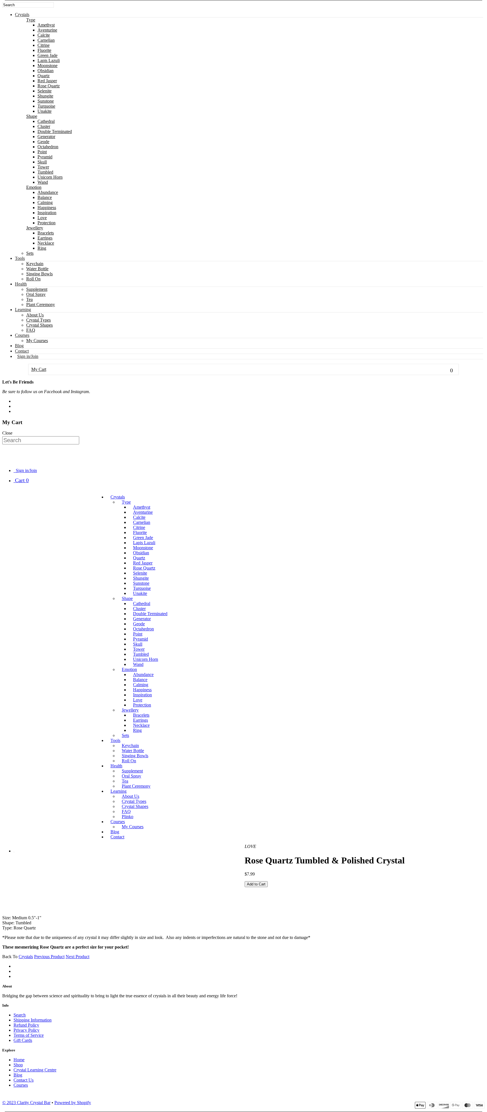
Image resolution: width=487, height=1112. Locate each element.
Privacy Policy (26, 1030)
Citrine (43, 45)
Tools (20, 258)
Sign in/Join (27, 356)
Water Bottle (37, 268)
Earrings (44, 238)
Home (19, 1059)
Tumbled (45, 172)
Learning (23, 309)
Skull (42, 162)
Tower (43, 167)
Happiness (46, 207)
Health (21, 284)
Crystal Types (38, 320)
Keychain (34, 263)
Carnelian (46, 40)
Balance (44, 197)
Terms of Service (29, 1035)
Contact (22, 351)
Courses (22, 335)
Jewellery (34, 227)
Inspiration (46, 212)
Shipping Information (33, 1020)
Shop (18, 1064)
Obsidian (45, 70)
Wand (42, 182)
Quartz (43, 75)
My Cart (242, 370)
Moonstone (47, 65)
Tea (29, 299)
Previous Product (49, 956)
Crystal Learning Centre (35, 1069)
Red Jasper (47, 80)
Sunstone (45, 101)
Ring (41, 248)
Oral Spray (36, 294)
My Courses (37, 340)
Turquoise (46, 106)
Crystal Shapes (39, 325)
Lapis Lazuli (48, 60)
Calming (45, 202)
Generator (46, 136)
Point (42, 151)
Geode (43, 141)
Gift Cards (23, 1040)
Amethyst (46, 25)
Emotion (33, 187)
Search (20, 1015)
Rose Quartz (48, 85)
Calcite (43, 35)
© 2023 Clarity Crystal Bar (26, 1102)
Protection (46, 222)
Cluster (43, 126)
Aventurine (47, 30)
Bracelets (45, 233)
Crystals (22, 14)
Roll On (33, 278)
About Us (35, 315)
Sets (30, 253)
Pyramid (44, 156)
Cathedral (46, 121)
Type (30, 19)
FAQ (30, 330)
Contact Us (24, 1080)
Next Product (77, 956)
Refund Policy (26, 1025)
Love (42, 217)
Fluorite (44, 50)
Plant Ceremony (40, 304)
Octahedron (47, 146)
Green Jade (47, 55)
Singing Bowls (39, 273)
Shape (31, 116)
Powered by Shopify (72, 1102)
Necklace (45, 243)
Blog (19, 345)
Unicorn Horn (50, 177)
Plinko (127, 816)
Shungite (45, 96)
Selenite (44, 90)
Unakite (44, 111)
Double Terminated (54, 131)
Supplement (36, 289)
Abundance (47, 192)
